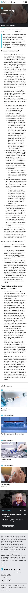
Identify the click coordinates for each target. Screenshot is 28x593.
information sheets (8, 279)
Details (3, 25)
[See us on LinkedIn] (9, 580)
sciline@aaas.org (4, 577)
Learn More (4, 565)
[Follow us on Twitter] (2, 580)
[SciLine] (8, 2)
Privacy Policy (8, 585)
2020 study (15, 90)
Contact (22, 585)
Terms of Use (16, 585)
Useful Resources (10, 25)
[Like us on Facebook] (6, 580)
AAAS (2, 585)
